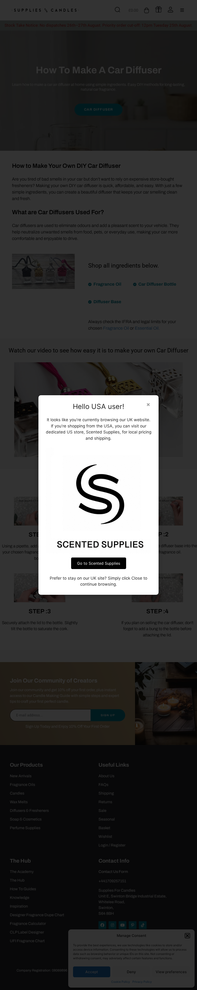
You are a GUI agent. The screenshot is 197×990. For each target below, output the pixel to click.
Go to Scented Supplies (98, 563)
